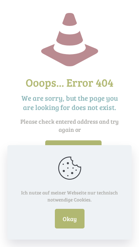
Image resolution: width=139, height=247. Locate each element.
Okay (70, 219)
